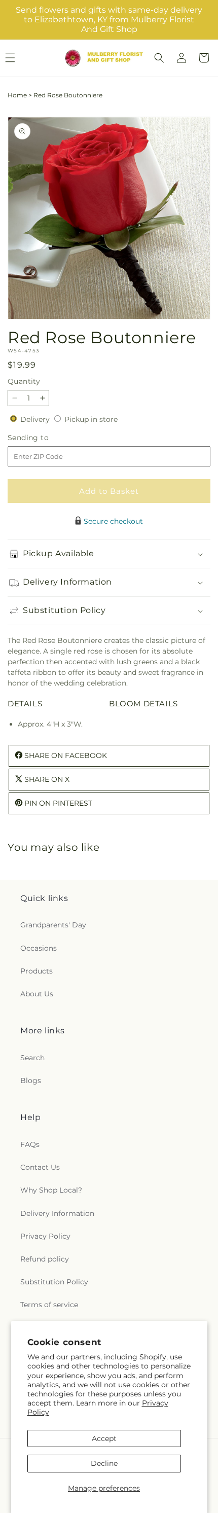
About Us (36, 993)
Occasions (38, 948)
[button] (159, 58)
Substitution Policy (54, 1281)
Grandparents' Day (53, 924)
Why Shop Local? (51, 1190)
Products (36, 971)
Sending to (43, 438)
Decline (104, 1463)
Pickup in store (91, 419)
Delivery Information (57, 1213)
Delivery (36, 419)
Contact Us (40, 1167)
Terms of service (49, 1304)
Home (17, 95)
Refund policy (44, 1259)
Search (32, 1057)
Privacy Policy (45, 1236)
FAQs (30, 1144)
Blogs (30, 1080)
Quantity (24, 381)
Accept (104, 1438)
